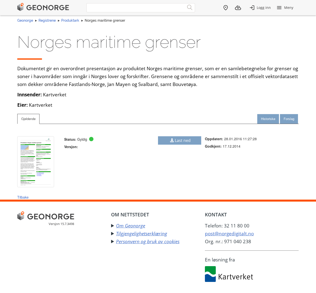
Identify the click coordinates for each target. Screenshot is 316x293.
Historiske (268, 118)
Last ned (183, 140)
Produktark (70, 20)
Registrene (47, 20)
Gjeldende (28, 118)
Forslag (289, 118)
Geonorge (25, 20)
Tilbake (23, 197)
